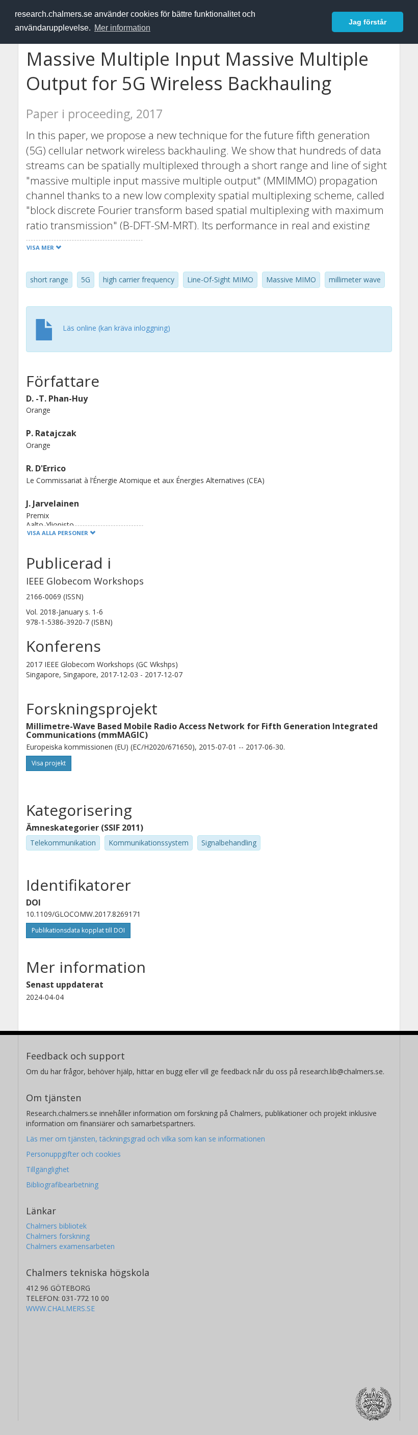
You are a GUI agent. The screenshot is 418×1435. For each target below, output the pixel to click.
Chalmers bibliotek (56, 1226)
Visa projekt (49, 763)
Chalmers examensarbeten (70, 1246)
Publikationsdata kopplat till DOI (78, 930)
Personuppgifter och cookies (73, 1154)
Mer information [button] (122, 27)
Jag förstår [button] (367, 22)
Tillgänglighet (47, 1169)
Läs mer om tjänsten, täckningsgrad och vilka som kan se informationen (145, 1139)
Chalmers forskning (58, 1236)
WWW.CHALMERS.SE (60, 1308)
